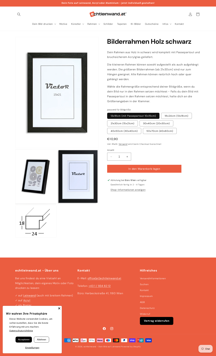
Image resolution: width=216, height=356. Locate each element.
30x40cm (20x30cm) (156, 123)
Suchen (144, 284)
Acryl (26, 300)
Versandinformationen (153, 278)
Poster (27, 305)
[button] (19, 14)
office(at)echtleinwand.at (104, 278)
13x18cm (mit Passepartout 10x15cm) (133, 115)
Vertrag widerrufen (156, 321)
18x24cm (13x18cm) (176, 115)
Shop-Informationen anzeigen (128, 189)
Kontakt (144, 290)
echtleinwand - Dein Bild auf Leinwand (102, 346)
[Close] (59, 308)
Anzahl (110, 150)
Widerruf (145, 313)
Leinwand (29, 295)
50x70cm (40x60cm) (159, 130)
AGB (142, 302)
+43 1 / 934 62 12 (100, 286)
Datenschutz (147, 308)
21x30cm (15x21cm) (122, 123)
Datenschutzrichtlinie (21, 330)
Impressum (146, 296)
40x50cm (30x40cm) (124, 130)
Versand (123, 144)
